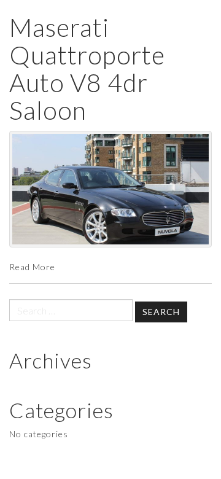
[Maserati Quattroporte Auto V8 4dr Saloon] (110, 189)
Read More (32, 267)
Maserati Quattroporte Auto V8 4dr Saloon (87, 68)
